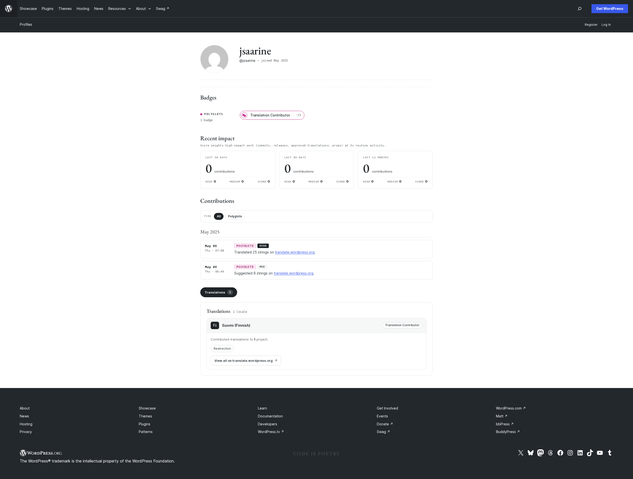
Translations (217, 292)
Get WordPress (609, 8)
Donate (385, 424)
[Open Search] (580, 8)
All (219, 216)
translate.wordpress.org (295, 252)
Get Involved (387, 408)
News (24, 416)
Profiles (26, 24)
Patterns (146, 432)
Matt (502, 416)
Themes (145, 416)
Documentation (270, 416)
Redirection (222, 348)
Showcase (147, 408)
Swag (383, 432)
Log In (606, 24)
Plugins (144, 424)
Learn (262, 408)
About (25, 408)
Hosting (26, 424)
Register (591, 24)
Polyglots (235, 216)
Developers (267, 424)
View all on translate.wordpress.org (243, 361)
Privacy (26, 432)
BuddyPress (508, 432)
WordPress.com (511, 408)
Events (382, 416)
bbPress (505, 424)
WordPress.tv (271, 432)
